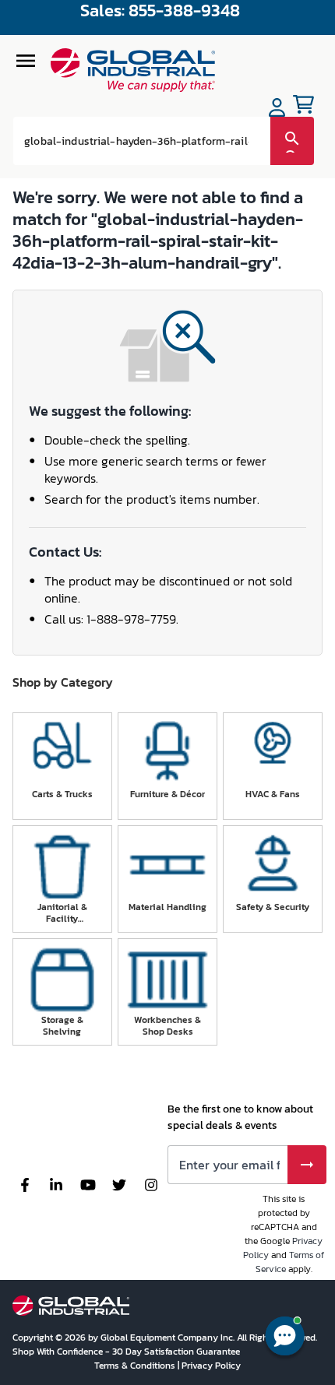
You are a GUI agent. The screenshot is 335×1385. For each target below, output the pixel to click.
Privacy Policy (211, 1366)
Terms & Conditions (136, 1366)
